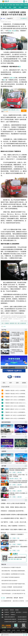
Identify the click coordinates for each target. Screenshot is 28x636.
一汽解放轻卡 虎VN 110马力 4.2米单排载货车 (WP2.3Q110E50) (15, 418)
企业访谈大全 (25, 612)
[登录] (26, 1)
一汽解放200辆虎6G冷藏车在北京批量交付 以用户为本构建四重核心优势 (21, 463)
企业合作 (18, 630)
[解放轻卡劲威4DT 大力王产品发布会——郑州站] (7, 428)
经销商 (24, 383)
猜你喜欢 (3, 532)
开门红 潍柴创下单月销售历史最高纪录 (11, 577)
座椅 (20, 478)
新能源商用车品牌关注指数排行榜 (10, 619)
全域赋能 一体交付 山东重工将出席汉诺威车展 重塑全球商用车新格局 (14, 503)
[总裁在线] (4, 627)
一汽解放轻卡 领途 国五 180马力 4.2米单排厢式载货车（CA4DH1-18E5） (15, 393)
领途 (18, 538)
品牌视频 (4, 451)
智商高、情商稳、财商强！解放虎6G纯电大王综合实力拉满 (14, 507)
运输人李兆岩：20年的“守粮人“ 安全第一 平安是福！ (18, 475)
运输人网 (12, 77)
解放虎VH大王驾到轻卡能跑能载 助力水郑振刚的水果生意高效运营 (18, 481)
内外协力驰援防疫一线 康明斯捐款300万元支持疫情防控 (14, 574)
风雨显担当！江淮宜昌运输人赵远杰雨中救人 (12, 511)
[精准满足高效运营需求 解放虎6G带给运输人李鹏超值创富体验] (5, 470)
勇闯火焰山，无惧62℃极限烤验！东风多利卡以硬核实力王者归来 (14, 525)
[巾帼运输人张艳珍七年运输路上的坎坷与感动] (5, 495)
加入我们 (13, 630)
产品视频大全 (12, 612)
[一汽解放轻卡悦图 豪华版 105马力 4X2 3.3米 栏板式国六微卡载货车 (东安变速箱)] (5, 345)
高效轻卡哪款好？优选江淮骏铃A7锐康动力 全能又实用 (14, 529)
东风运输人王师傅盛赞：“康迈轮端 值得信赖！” (12, 587)
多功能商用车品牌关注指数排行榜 (10, 621)
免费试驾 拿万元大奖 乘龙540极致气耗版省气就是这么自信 (14, 583)
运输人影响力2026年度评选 (18, 600)
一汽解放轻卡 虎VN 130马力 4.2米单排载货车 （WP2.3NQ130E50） (15, 396)
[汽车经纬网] (9, 627)
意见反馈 (23, 630)
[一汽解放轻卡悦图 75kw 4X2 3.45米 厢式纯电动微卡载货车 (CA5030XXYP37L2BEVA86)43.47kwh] (5, 351)
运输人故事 (9, 9)
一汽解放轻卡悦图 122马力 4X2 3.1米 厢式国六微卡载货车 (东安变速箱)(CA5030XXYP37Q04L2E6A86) (17, 340)
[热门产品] (26, 329)
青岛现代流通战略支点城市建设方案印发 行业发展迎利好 (14, 590)
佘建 (18, 323)
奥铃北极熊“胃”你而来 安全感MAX (9, 580)
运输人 (10, 30)
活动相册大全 (6, 614)
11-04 (26, 491)
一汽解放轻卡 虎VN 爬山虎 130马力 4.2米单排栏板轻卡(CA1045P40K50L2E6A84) (11, 110)
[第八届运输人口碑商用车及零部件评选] (21, 443)
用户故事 (4, 466)
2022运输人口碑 (23, 323)
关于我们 (4, 630)
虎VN (16, 323)
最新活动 (4, 436)
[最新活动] (26, 436)
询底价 (23, 110)
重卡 (4, 80)
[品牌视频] (26, 451)
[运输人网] (5, 1)
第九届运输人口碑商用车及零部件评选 (7, 448)
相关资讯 (4, 500)
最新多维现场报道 (6, 422)
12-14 (26, 485)
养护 (10, 383)
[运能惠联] (6, 625)
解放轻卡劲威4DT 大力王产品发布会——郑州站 (7, 434)
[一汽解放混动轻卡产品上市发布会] (21, 428)
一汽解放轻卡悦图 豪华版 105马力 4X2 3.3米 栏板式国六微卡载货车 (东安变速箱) (17, 346)
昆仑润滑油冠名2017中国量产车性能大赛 (11, 567)
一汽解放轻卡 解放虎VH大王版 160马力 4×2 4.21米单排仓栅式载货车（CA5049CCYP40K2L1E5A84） (15, 402)
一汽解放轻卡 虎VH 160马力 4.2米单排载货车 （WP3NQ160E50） (15, 399)
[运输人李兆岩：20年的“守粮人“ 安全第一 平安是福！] (5, 477)
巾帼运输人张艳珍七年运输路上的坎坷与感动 (18, 494)
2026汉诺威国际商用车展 (6, 600)
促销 (17, 383)
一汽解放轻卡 (6, 323)
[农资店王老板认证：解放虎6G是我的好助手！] (5, 489)
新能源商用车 (19, 544)
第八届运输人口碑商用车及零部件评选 (21, 448)
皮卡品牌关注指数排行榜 (22, 621)
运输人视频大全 (18, 612)
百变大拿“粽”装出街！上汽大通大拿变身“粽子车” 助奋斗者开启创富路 (14, 593)
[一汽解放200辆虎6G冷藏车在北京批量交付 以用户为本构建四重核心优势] (21, 457)
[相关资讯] (26, 500)
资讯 (4, 383)
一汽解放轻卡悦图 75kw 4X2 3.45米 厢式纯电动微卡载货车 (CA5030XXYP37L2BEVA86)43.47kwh (17, 351)
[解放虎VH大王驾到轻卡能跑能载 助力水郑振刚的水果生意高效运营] (5, 483)
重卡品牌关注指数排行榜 (22, 619)
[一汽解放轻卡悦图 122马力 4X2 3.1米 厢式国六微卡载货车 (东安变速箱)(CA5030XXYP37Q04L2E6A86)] (5, 340)
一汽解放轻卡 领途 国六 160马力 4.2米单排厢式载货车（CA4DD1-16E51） (15, 390)
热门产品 (4, 330)
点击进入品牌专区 (8, 368)
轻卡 (19, 66)
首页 (5, 9)
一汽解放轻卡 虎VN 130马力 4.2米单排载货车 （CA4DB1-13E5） (15, 406)
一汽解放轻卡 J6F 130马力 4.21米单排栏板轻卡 (15, 415)
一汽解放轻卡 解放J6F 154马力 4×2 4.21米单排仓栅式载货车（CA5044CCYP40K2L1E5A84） (15, 409)
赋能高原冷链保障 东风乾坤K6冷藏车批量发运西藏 (14, 514)
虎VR (18, 550)
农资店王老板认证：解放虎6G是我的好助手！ (18, 487)
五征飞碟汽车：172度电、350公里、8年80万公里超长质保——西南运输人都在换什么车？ (14, 522)
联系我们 (8, 630)
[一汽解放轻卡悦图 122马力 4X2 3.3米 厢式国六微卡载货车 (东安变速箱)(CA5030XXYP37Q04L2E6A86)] (5, 334)
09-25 (26, 497)
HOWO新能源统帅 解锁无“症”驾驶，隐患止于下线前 (14, 518)
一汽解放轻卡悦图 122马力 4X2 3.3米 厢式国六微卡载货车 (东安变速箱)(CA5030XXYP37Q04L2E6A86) (17, 334)
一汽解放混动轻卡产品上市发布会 (21, 434)
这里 (14, 30)
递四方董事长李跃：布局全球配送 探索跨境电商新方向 (14, 570)
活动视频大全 (6, 612)
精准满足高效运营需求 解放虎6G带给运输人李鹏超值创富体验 (18, 469)
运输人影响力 (17, 478)
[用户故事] (26, 465)
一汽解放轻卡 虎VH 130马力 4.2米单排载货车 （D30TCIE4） (15, 412)
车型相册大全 (13, 614)
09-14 (26, 479)
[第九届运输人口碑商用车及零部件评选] (7, 443)
